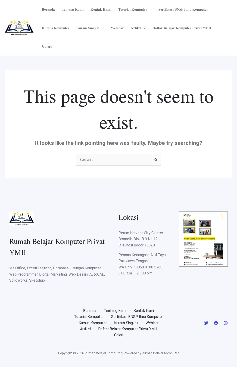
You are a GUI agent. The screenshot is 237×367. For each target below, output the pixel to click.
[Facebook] (216, 323)
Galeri (47, 46)
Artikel (136, 27)
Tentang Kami (73, 9)
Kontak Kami (100, 9)
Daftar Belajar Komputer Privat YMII (182, 27)
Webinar (117, 27)
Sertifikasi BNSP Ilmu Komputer (183, 9)
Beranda (48, 9)
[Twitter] (206, 323)
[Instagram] (226, 323)
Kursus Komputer (55, 27)
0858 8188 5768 (149, 267)
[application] (149, 9)
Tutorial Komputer (132, 9)
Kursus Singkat (88, 27)
